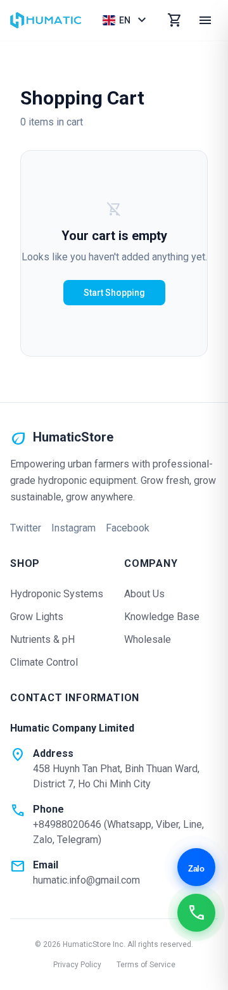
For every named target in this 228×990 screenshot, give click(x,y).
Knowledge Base (162, 617)
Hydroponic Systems (56, 594)
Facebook (127, 528)
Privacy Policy (77, 964)
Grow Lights (36, 617)
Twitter (25, 528)
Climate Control (44, 662)
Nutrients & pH (42, 639)
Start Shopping (114, 293)
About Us (144, 594)
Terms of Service (146, 964)
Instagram (73, 528)
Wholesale (147, 639)
